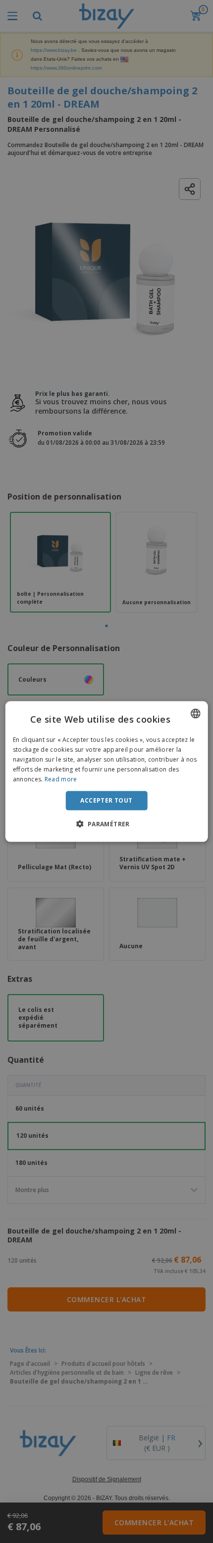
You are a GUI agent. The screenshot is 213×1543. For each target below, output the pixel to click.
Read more (61, 778)
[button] (106, 823)
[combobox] (195, 714)
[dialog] (106, 771)
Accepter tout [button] (106, 800)
